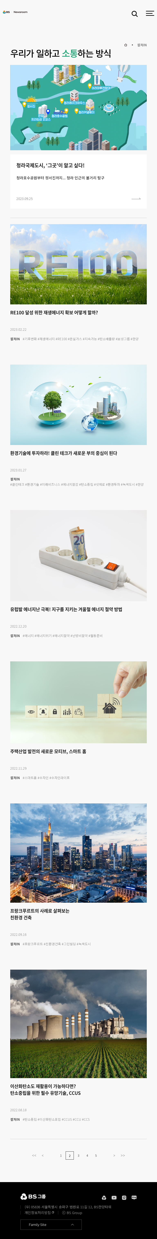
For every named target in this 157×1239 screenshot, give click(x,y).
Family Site (37, 1225)
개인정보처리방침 (38, 1212)
